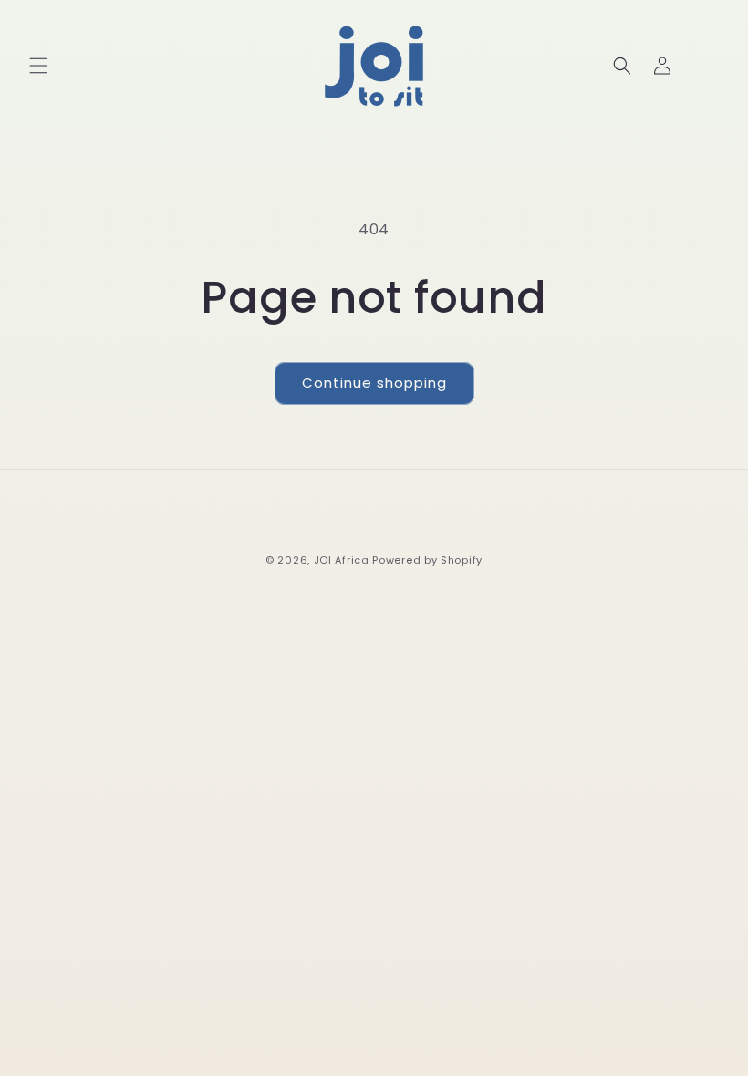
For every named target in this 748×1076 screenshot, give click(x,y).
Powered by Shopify (427, 560)
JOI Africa (341, 560)
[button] (38, 66)
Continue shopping (374, 382)
